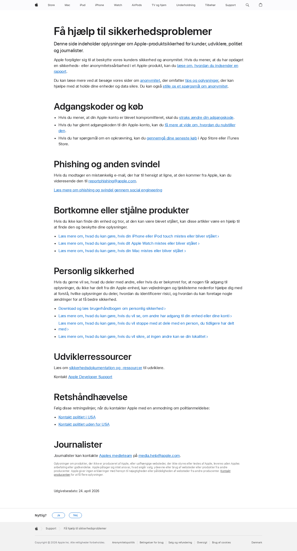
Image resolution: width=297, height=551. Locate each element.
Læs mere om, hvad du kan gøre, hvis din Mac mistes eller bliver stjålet (120, 250)
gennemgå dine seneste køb (172, 138)
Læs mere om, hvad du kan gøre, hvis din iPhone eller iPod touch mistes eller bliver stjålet (137, 236)
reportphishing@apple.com (112, 181)
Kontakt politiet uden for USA (84, 424)
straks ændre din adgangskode (206, 117)
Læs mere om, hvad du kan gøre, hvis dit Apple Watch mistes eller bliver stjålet (127, 243)
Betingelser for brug (152, 542)
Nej (75, 515)
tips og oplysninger (201, 80)
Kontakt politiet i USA (77, 417)
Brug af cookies (221, 542)
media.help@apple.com (159, 455)
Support (51, 528)
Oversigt (202, 542)
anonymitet (150, 80)
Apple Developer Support (90, 376)
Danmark (257, 542)
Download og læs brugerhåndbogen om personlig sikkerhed (110, 308)
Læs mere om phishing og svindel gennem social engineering (108, 190)
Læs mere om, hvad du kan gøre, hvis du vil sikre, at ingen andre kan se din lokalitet (132, 336)
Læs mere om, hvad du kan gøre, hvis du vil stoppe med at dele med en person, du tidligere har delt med (146, 326)
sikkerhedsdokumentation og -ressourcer (105, 367)
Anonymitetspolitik (123, 542)
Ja (58, 515)
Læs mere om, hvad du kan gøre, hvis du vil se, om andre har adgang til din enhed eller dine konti (143, 316)
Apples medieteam (115, 455)
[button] (247, 5)
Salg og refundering (180, 542)
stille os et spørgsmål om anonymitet (195, 86)
